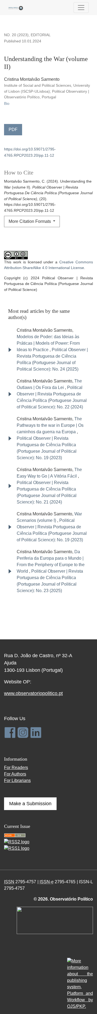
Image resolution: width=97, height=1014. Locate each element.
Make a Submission (30, 803)
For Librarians (17, 780)
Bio (6, 103)
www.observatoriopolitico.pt (33, 693)
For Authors (15, 774)
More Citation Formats (30, 221)
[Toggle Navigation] (81, 7)
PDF (13, 129)
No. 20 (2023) (16, 35)
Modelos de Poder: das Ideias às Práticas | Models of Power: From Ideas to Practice (48, 343)
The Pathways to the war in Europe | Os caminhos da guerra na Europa (50, 425)
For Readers (16, 767)
